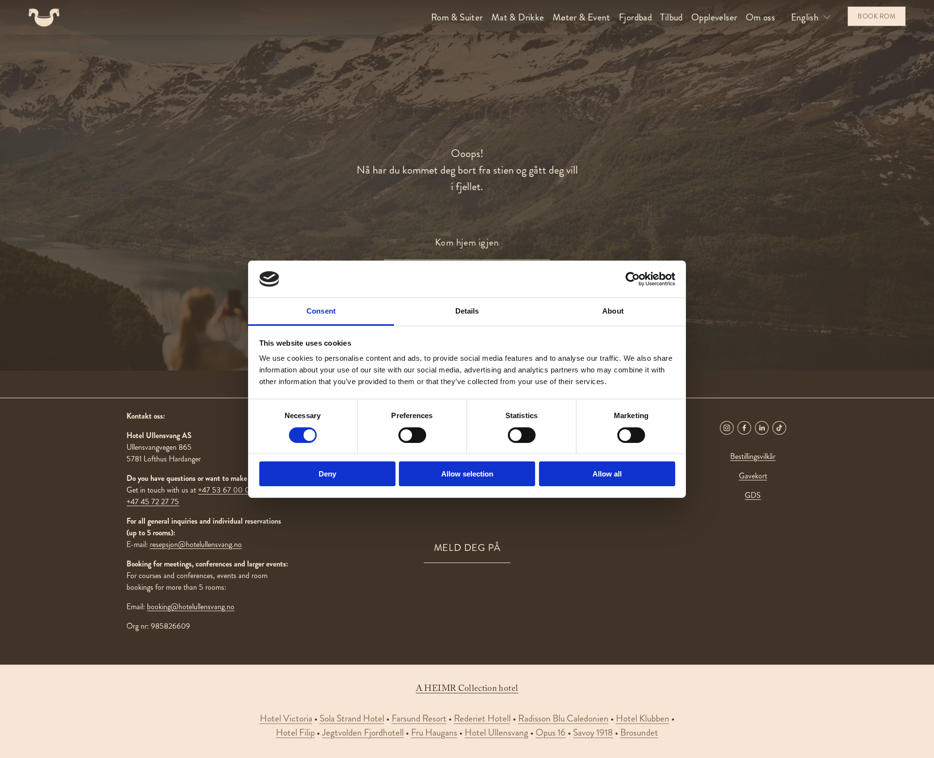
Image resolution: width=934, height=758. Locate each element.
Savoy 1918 (593, 732)
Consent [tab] (321, 311)
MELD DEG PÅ (467, 548)
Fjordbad (635, 17)
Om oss (760, 17)
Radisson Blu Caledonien (563, 718)
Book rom (877, 16)
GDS (753, 495)
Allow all (607, 474)
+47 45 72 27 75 (152, 501)
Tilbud (671, 17)
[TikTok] (779, 428)
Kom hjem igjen (467, 242)
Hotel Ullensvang (496, 732)
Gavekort (753, 475)
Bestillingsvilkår (752, 456)
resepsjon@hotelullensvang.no (196, 544)
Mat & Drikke (517, 17)
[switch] (412, 435)
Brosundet (639, 732)
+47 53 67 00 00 (226, 489)
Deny (327, 474)
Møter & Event (582, 17)
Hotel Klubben (642, 718)
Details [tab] (467, 311)
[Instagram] (727, 428)
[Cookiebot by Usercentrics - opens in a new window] (632, 279)
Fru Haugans (434, 732)
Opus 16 (551, 732)
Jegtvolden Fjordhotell (363, 732)
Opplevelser (714, 17)
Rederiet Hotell (482, 718)
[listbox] (811, 17)
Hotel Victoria (286, 718)
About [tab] (613, 311)
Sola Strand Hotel (352, 718)
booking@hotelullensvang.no (190, 606)
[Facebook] (744, 428)
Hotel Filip (295, 732)
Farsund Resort (419, 718)
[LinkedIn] (762, 428)
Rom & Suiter (457, 17)
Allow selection (467, 474)
